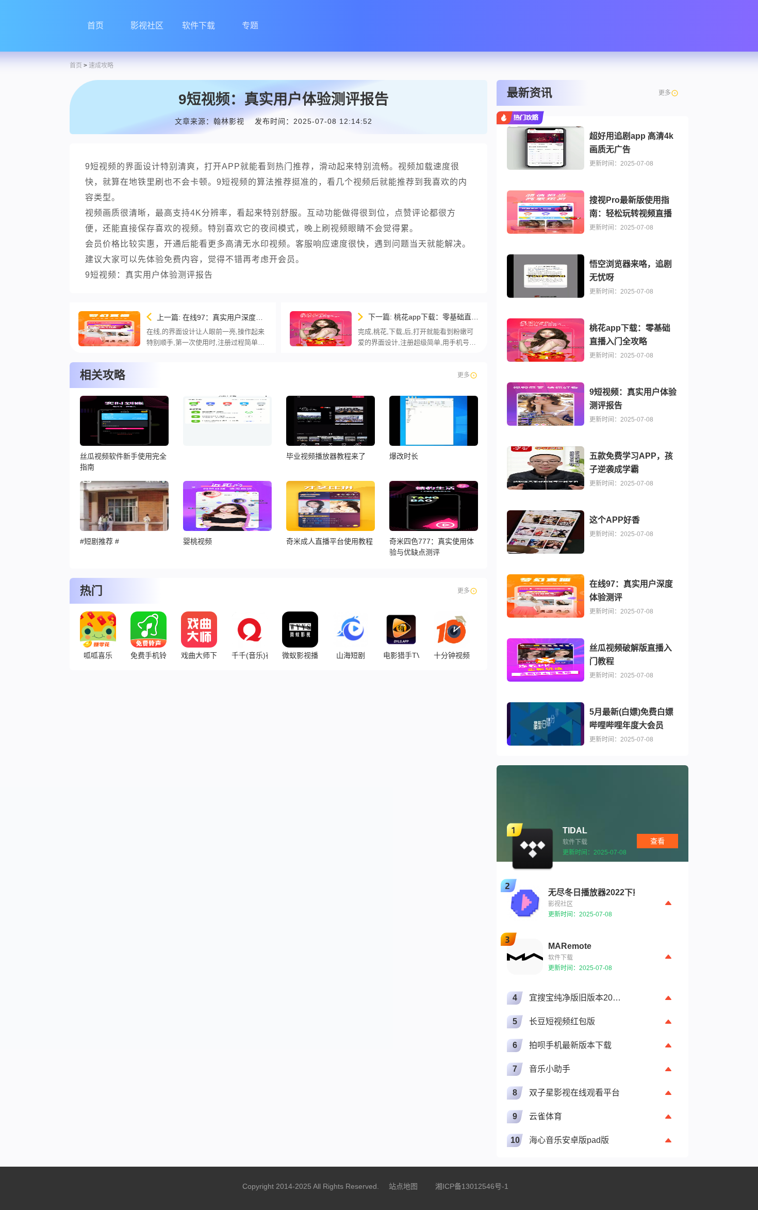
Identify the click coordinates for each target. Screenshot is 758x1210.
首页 (95, 25)
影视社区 (146, 25)
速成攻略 (101, 65)
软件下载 (198, 25)
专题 (250, 25)
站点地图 (403, 1186)
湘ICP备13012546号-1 (471, 1186)
